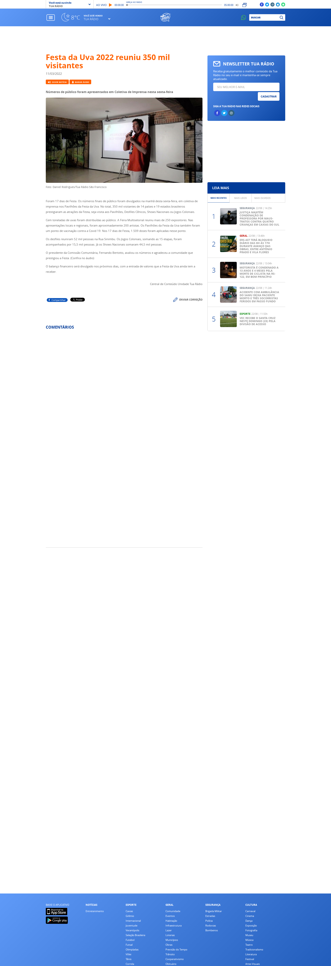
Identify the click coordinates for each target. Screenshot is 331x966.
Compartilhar (59, 300)
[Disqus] (124, 383)
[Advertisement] (165, 39)
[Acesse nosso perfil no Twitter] (267, 4)
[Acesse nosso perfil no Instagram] (272, 4)
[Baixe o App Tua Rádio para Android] (283, 4)
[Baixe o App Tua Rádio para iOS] (278, 4)
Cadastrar (269, 96)
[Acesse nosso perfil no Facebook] (262, 4)
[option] (219, 198)
